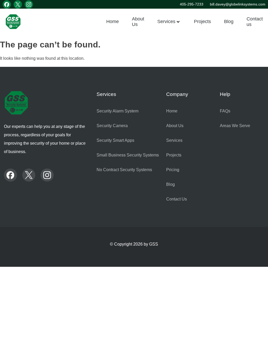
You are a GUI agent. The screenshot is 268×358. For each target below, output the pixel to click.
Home (112, 21)
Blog (228, 21)
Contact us (255, 21)
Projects (202, 21)
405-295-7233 (191, 4)
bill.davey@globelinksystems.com (237, 4)
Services (166, 21)
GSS (153, 244)
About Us (138, 21)
